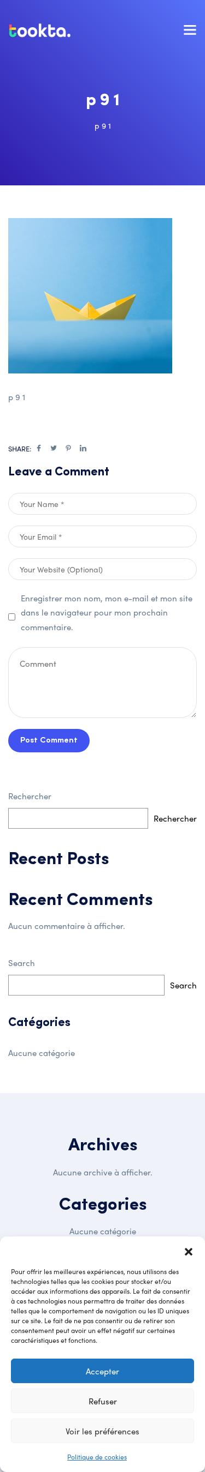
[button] (188, 1250)
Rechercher (29, 796)
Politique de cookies (97, 1457)
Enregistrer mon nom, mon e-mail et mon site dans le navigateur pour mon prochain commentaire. (106, 612)
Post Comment (49, 741)
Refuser (103, 1401)
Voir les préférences (102, 1431)
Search (21, 963)
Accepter (102, 1371)
